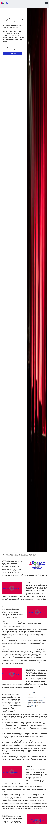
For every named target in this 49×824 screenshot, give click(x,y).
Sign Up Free (13, 53)
